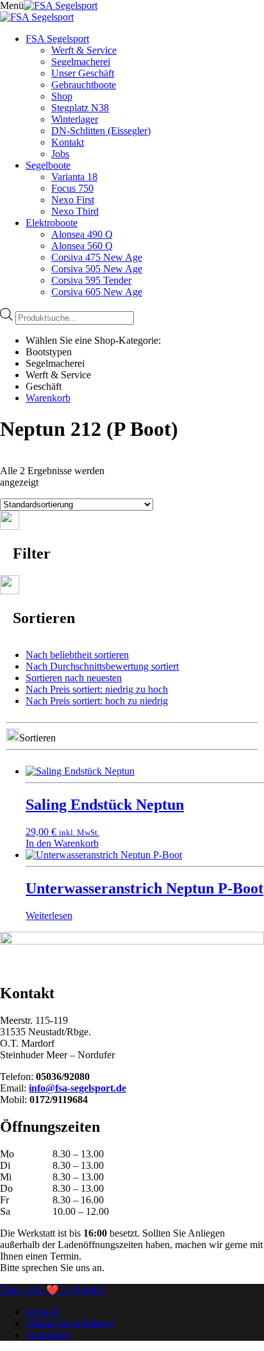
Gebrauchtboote (83, 84)
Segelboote (48, 165)
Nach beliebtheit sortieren (77, 654)
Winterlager (74, 119)
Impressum (48, 1334)
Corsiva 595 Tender (91, 280)
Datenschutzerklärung (70, 1323)
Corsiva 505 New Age (96, 268)
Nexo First (72, 199)
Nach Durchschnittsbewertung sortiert (102, 666)
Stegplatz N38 (80, 107)
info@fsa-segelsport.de (77, 1088)
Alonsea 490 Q (82, 234)
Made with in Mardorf (52, 1290)
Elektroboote (52, 222)
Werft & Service (84, 50)
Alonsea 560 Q (82, 245)
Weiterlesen (49, 915)
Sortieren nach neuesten (74, 677)
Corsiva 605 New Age (96, 291)
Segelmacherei (80, 61)
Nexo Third (75, 211)
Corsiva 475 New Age (96, 257)
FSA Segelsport (57, 38)
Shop (61, 96)
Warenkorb (48, 397)
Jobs (60, 153)
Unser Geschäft (82, 73)
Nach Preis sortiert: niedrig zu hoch (97, 689)
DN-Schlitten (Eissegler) (101, 130)
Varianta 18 (74, 176)
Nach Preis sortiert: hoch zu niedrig (97, 700)
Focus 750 (72, 188)
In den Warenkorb (62, 843)
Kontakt (67, 142)
